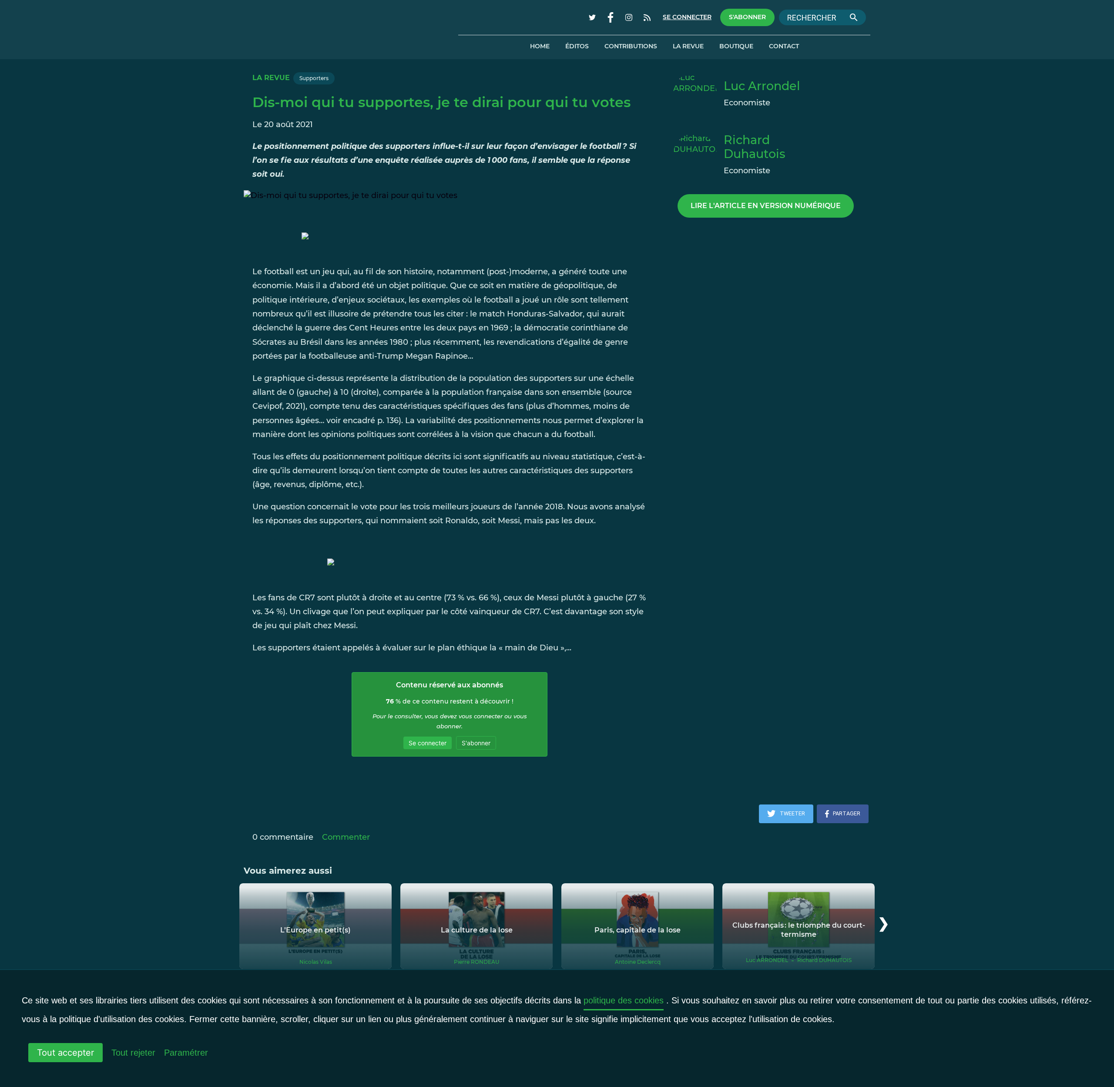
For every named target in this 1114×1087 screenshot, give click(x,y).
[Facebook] (610, 17)
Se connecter (687, 17)
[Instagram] (629, 17)
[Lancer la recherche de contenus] (854, 17)
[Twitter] (592, 17)
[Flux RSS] (647, 17)
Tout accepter (65, 1052)
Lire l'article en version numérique (766, 206)
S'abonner (747, 17)
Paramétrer (186, 1052)
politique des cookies (624, 1000)
